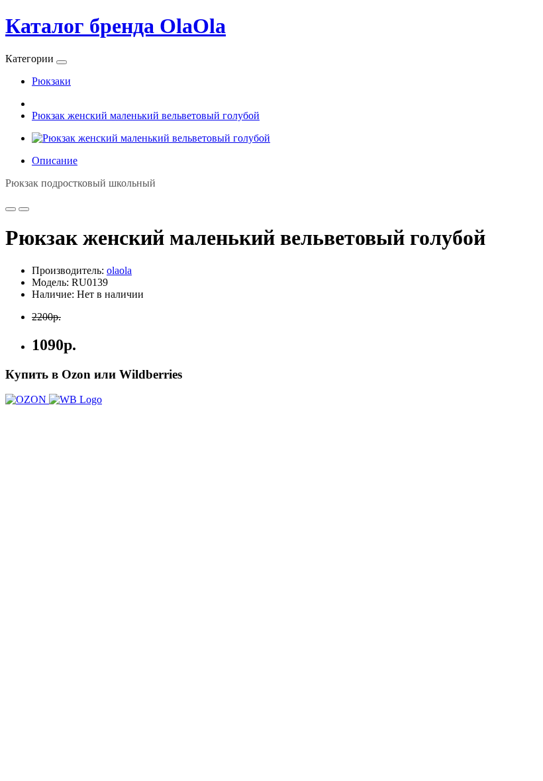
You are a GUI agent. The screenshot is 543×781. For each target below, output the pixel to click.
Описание (54, 160)
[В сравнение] (24, 209)
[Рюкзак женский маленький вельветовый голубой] (151, 138)
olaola (119, 270)
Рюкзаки (51, 81)
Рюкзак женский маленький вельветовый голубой (146, 115)
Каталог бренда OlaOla (115, 26)
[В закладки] (10, 209)
